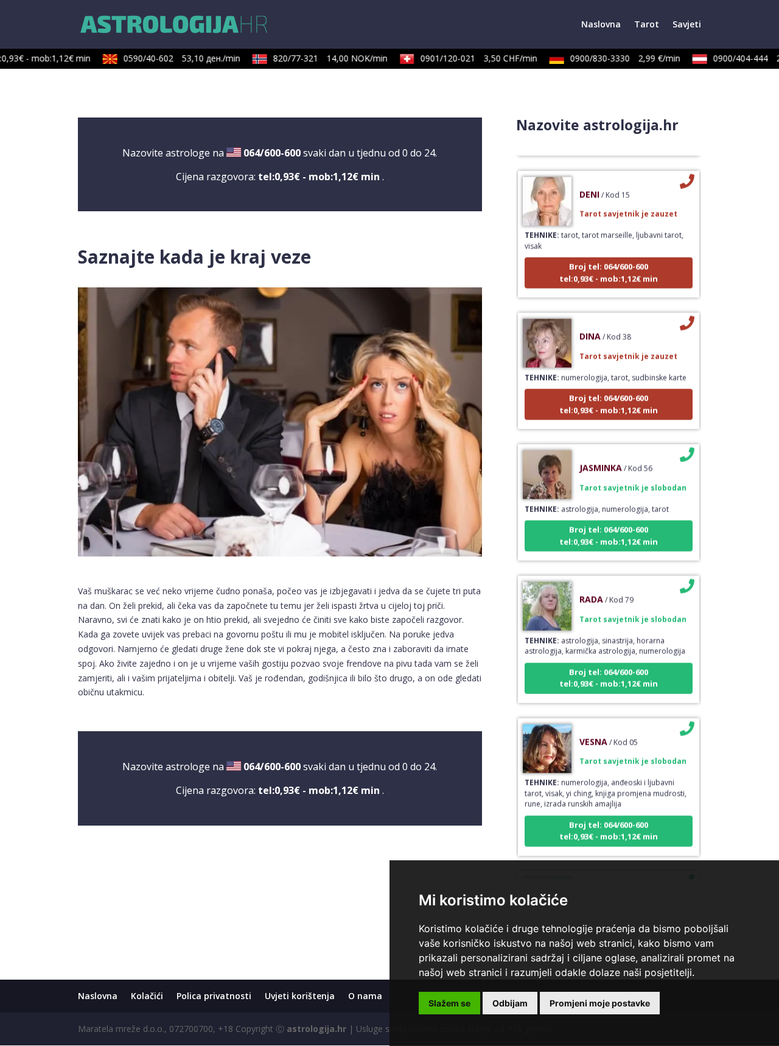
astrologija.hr (316, 1028)
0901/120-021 (467, 58)
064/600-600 (272, 153)
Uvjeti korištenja (300, 996)
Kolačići (147, 996)
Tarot (646, 25)
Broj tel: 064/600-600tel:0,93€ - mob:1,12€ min (608, 258)
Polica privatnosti (213, 996)
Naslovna (601, 25)
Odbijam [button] (510, 1003)
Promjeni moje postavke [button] (600, 1003)
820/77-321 (319, 58)
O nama (365, 996)
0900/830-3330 (614, 58)
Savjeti (686, 25)
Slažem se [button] (449, 1003)
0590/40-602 (170, 58)
